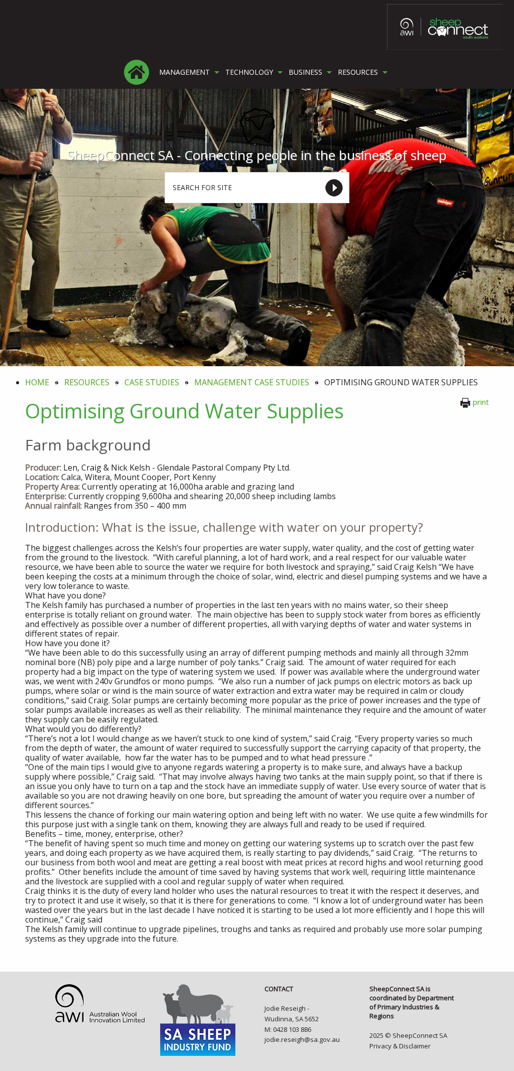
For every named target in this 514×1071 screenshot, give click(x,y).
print (481, 402)
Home (37, 382)
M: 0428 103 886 (288, 1029)
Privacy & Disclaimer (400, 1045)
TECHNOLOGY (249, 72)
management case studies (251, 382)
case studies (151, 382)
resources (86, 382)
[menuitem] (136, 72)
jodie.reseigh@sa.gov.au (302, 1039)
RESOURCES (358, 72)
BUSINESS (305, 72)
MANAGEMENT (184, 72)
